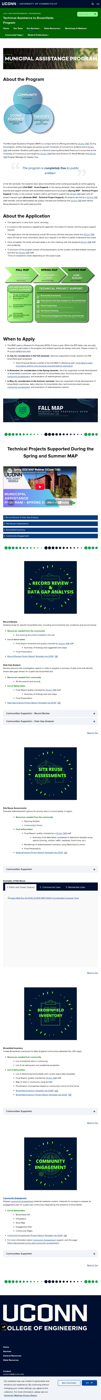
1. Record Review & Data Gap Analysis (21, 517)
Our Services (33, 28)
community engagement (18, 376)
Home (6, 28)
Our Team (18, 28)
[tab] (20, 887)
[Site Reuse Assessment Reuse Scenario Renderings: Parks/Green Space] (51, 929)
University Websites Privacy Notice (20, 1395)
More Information (69, 1383)
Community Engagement (15, 1198)
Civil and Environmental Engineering (22, 14)
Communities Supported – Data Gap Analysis (30, 721)
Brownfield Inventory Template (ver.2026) (37, 1090)
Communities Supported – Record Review (28, 713)
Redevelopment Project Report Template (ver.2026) (41, 852)
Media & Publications (38, 35)
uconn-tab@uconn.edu (20, 351)
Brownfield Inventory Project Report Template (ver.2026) (43, 1094)
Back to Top (92, 733)
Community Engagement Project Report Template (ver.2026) (37, 1235)
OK (88, 1383)
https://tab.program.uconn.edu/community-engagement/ (33, 1243)
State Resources (52, 28)
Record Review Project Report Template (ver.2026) (32, 656)
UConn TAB (83, 143)
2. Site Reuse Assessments (16, 523)
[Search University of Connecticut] (93, 4)
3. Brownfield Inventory (14, 530)
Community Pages (13, 35)
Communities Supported (19, 869)
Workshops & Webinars (76, 28)
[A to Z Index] (98, 4)
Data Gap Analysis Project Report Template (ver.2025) (33, 703)
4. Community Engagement (16, 536)
